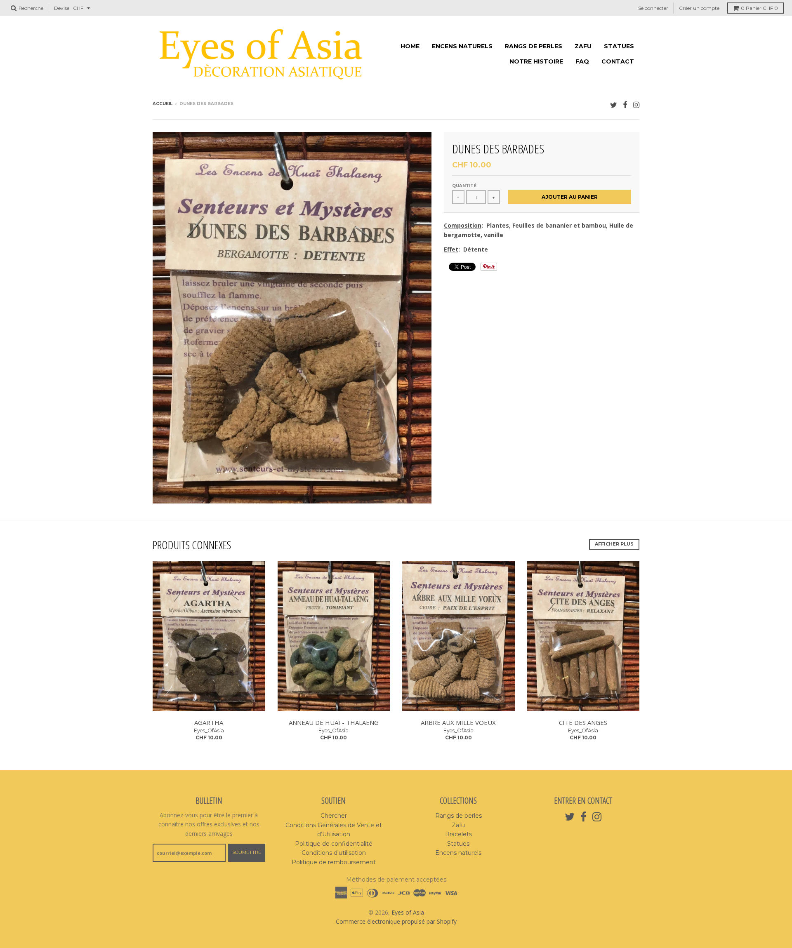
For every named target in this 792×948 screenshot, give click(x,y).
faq (582, 61)
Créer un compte (699, 8)
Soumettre (246, 852)
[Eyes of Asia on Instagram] (636, 105)
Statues (619, 46)
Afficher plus (614, 544)
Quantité (464, 185)
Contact (617, 61)
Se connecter (653, 8)
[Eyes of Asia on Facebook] (625, 105)
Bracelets (458, 834)
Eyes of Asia (407, 912)
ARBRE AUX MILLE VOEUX (458, 722)
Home (410, 46)
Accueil (162, 103)
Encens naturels (462, 46)
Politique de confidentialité (333, 843)
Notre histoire (536, 61)
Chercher (334, 815)
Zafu (583, 46)
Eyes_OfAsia (209, 730)
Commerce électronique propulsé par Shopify (396, 921)
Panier (759, 8)
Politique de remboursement (334, 862)
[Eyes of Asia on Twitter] (613, 105)
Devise (61, 8)
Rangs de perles (533, 46)
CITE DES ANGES (583, 722)
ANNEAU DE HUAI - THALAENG (334, 722)
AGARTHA (208, 722)
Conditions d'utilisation (334, 852)
